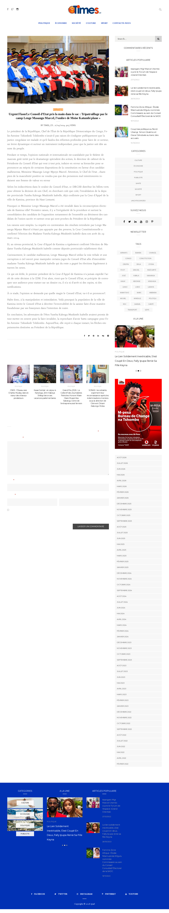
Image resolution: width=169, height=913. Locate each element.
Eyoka (151, 264)
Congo (128, 258)
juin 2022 (121, 759)
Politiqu (152, 298)
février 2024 (122, 643)
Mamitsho (124, 292)
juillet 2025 (122, 545)
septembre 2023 (124, 672)
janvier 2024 (122, 649)
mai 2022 (120, 765)
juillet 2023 (122, 684)
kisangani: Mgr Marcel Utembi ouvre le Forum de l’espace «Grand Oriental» (145, 72)
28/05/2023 (135, 98)
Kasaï (123, 281)
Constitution (145, 258)
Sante (138, 183)
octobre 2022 (123, 736)
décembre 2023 (124, 655)
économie (61, 23)
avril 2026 (121, 493)
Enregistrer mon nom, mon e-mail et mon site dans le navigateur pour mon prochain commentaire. (53, 516)
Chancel (152, 252)
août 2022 (121, 747)
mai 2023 (121, 695)
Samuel (137, 304)
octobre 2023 (123, 666)
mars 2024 (121, 638)
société (76, 23)
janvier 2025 (122, 580)
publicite (138, 177)
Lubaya (151, 287)
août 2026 (121, 470)
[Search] (160, 9)
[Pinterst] (152, 221)
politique (44, 23)
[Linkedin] (135, 221)
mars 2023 (121, 707)
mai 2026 (121, 487)
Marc (139, 292)
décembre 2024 (124, 586)
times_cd (48, 125)
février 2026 (122, 505)
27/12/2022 (135, 79)
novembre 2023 (124, 661)
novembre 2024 (124, 591)
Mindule (137, 298)
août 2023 (121, 678)
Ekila (139, 264)
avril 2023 (121, 701)
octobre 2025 (123, 528)
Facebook (39, 906)
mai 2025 (120, 557)
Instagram (86, 906)
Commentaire (15, 438)
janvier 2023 (122, 718)
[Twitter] (129, 221)
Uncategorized (138, 201)
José (124, 275)
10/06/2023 (135, 143)
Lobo (137, 287)
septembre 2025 (124, 534)
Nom (10, 480)
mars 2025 (121, 568)
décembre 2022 (124, 724)
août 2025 (121, 539)
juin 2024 (121, 620)
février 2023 (122, 713)
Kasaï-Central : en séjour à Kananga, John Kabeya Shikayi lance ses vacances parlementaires (45, 394)
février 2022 (122, 776)
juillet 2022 (122, 753)
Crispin (126, 264)
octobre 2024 (123, 597)
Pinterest (110, 906)
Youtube (133, 906)
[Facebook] (124, 221)
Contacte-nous (122, 23)
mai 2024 (121, 626)
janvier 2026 (122, 510)
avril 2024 (121, 632)
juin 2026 (121, 482)
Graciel (136, 270)
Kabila (136, 275)
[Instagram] (147, 221)
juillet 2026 (122, 476)
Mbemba (152, 292)
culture (91, 23)
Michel (123, 298)
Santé (150, 304)
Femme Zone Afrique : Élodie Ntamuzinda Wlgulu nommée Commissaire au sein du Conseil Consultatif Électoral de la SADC (64, 851)
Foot (123, 270)
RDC (124, 304)
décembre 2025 (124, 516)
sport (104, 23)
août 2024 (121, 609)
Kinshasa (152, 281)
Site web (63, 495)
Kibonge (136, 281)
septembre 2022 (124, 742)
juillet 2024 (122, 614)
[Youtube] (141, 221)
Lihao (125, 287)
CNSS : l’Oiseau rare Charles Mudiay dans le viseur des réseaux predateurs (18, 394)
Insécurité (151, 270)
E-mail (11, 495)
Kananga (151, 275)
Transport (132, 310)
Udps (147, 310)
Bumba (138, 252)
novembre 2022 (124, 730)
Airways (123, 252)
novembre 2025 (124, 522)
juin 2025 (121, 551)
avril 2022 (121, 771)
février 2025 (122, 574)
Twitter (62, 906)
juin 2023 (121, 690)
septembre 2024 (124, 603)
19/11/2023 (135, 121)
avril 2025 (121, 562)
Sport (138, 195)
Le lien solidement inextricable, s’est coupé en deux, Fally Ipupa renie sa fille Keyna (146, 91)
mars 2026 (121, 499)
